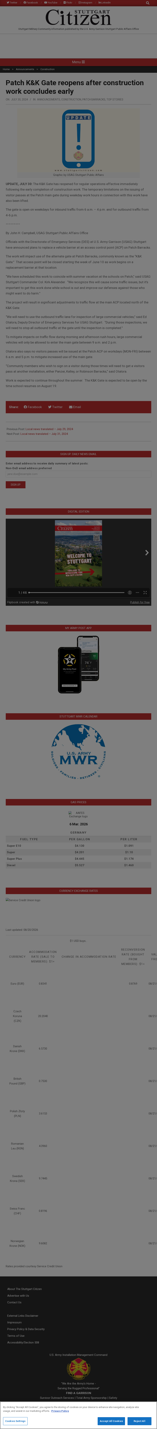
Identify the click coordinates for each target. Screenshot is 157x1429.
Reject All (139, 1421)
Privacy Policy (60, 1411)
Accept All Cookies (111, 1421)
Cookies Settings (15, 1421)
